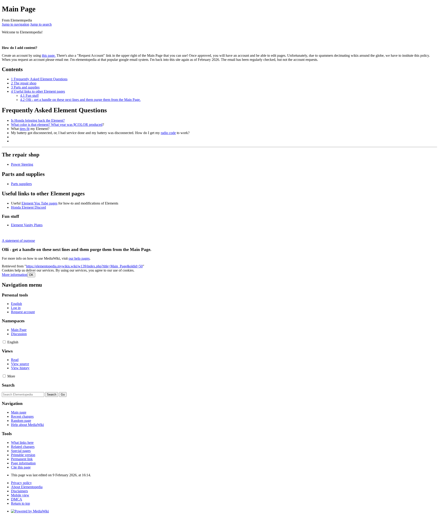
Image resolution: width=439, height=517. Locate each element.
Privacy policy (21, 483)
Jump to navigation (15, 24)
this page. (49, 55)
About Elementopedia (27, 487)
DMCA (16, 499)
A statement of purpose (18, 240)
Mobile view (20, 495)
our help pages (79, 258)
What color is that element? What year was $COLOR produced (56, 125)
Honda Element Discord (28, 207)
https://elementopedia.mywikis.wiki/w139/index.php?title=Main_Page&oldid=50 (84, 266)
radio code (168, 133)
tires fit (24, 129)
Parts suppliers (21, 184)
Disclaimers (19, 491)
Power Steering (22, 164)
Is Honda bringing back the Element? (38, 120)
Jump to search (41, 24)
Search (8, 385)
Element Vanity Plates (27, 225)
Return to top (20, 503)
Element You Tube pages (39, 203)
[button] (14, 275)
